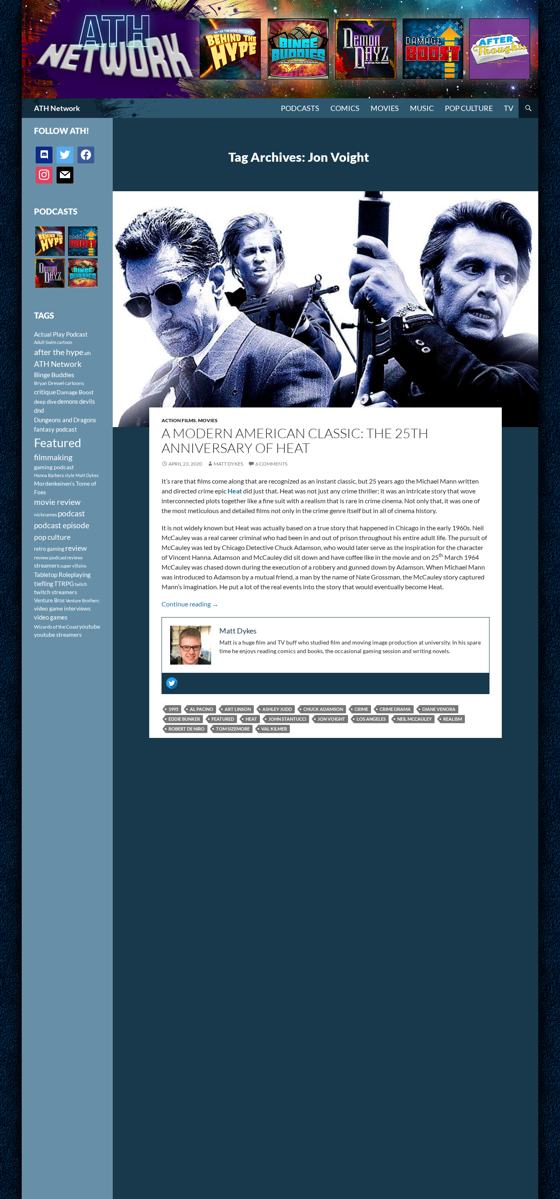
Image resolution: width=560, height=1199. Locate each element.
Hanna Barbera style (54, 475)
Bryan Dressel (49, 383)
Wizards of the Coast (56, 626)
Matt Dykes (228, 464)
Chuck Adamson (323, 709)
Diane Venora (438, 709)
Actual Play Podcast (61, 334)
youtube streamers (58, 634)
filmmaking (53, 457)
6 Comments (271, 464)
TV (508, 108)
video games (51, 617)
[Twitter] (172, 683)
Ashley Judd (277, 709)
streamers (46, 565)
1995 (173, 709)
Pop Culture (469, 108)
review (76, 547)
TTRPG (64, 583)
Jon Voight (331, 719)
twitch (81, 584)
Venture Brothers (82, 600)
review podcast (50, 557)
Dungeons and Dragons (65, 419)
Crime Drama (395, 709)
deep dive (45, 401)
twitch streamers (55, 591)
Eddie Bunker (184, 719)
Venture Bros (49, 600)
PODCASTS (300, 108)
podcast (71, 513)
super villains (73, 565)
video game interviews (62, 608)
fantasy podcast (55, 429)
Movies (385, 108)
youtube (89, 626)
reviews (75, 557)
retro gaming (49, 548)
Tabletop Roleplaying (62, 574)
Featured (223, 719)
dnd (39, 410)
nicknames (45, 514)
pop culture (52, 536)
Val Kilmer (274, 728)
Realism (452, 719)
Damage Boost (75, 392)
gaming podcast (54, 467)
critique (45, 392)
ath (87, 353)
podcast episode (61, 525)
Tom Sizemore (233, 728)
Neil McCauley (414, 719)
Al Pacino (201, 709)
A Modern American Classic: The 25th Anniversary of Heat (295, 440)
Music (422, 108)
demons (67, 401)
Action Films (179, 420)
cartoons (74, 383)
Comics (345, 108)
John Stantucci (287, 719)
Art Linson (238, 709)
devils (87, 401)
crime (361, 709)
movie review (57, 502)
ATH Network (57, 108)
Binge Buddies (54, 374)
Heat (251, 719)
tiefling (43, 583)
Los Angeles (371, 719)
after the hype (58, 352)
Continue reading (190, 604)
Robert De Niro (186, 728)
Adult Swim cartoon (53, 342)
